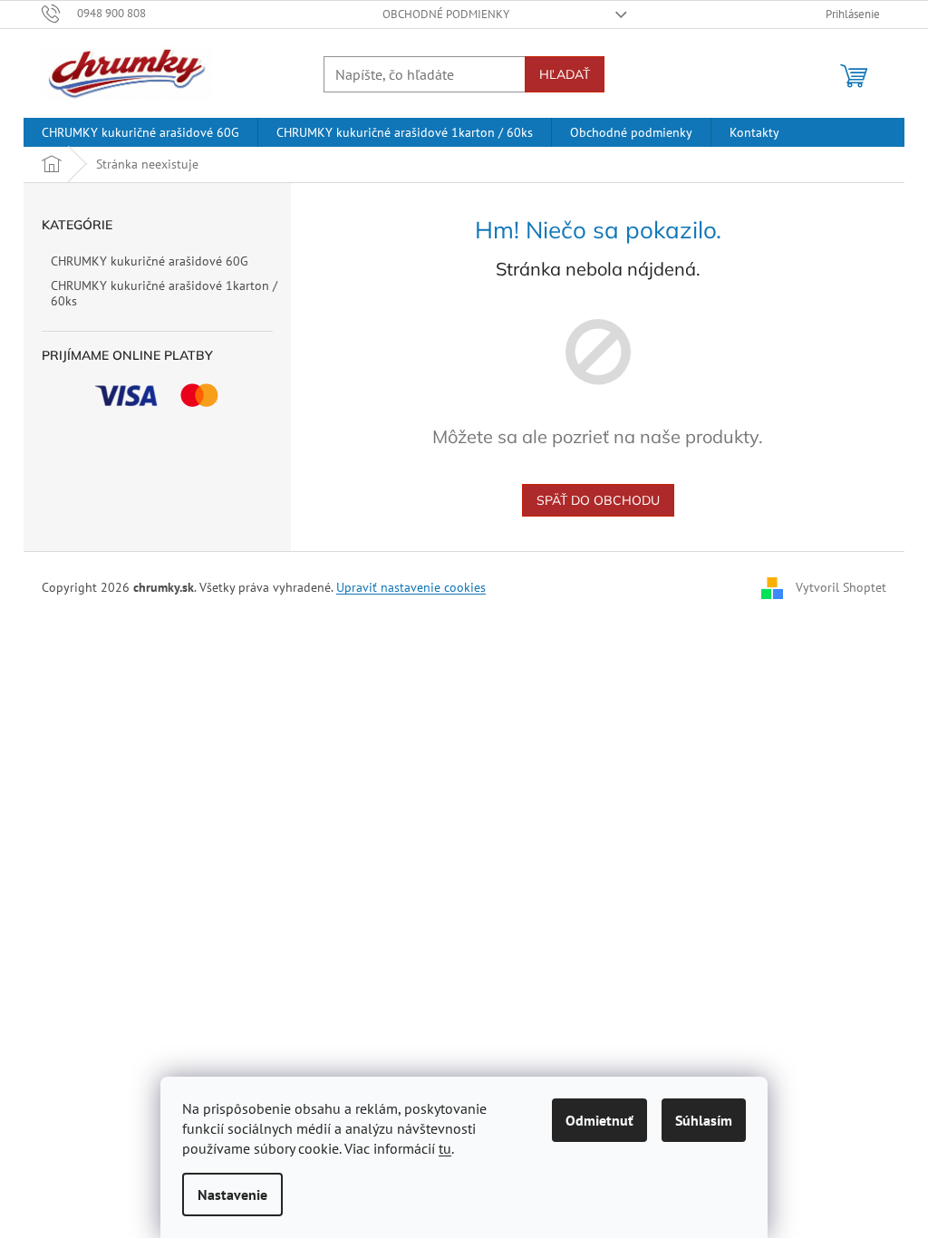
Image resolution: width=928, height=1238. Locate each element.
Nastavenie (232, 1194)
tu (445, 1148)
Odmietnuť (599, 1120)
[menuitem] (140, 132)
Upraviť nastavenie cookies (411, 587)
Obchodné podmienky (445, 14)
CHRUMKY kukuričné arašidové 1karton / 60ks (164, 293)
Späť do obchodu (598, 500)
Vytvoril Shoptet (841, 587)
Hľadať (564, 74)
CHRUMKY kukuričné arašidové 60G (149, 261)
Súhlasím (703, 1120)
